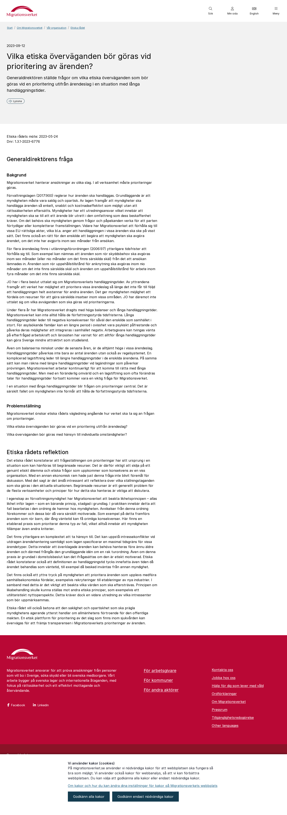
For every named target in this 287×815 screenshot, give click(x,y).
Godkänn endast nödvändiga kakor (145, 796)
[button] (210, 11)
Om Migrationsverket (29, 27)
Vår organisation (56, 27)
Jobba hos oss (224, 678)
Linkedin (43, 705)
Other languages (225, 725)
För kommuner (158, 680)
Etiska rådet (78, 27)
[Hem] (22, 655)
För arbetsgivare (160, 670)
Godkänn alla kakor (88, 796)
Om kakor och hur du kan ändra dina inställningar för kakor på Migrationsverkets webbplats (142, 786)
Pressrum (219, 709)
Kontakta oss (222, 670)
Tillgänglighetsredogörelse (233, 717)
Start (10, 27)
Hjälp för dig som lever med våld (238, 686)
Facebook (18, 705)
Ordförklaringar (224, 694)
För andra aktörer (161, 689)
